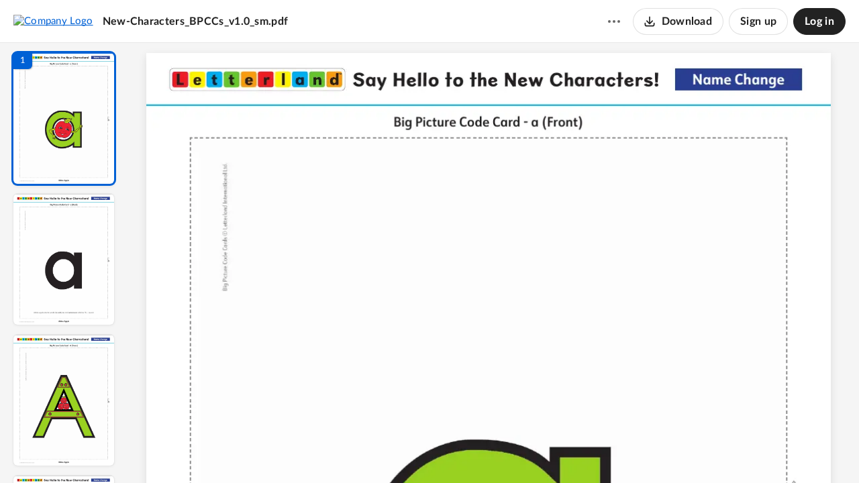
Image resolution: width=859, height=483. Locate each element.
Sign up (758, 21)
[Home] (53, 21)
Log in (819, 21)
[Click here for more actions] (614, 21)
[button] (63, 118)
